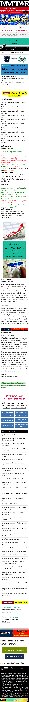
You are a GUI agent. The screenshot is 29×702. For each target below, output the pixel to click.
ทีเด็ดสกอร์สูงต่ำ (8, 602)
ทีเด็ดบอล (5, 686)
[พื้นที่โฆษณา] (14, 250)
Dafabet (6, 93)
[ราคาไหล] (14, 231)
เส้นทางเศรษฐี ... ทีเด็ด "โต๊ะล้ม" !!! (13, 607)
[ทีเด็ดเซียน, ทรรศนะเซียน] (14, 268)
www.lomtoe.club (21, 8)
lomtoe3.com (4, 673)
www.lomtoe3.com (15, 12)
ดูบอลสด (5, 65)
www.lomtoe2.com (24, 10)
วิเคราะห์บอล (17, 673)
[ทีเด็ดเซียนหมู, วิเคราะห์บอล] (14, 329)
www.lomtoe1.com (14, 10)
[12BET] (13, 700)
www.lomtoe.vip (4, 10)
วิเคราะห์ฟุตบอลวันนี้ (13, 33)
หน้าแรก (3, 33)
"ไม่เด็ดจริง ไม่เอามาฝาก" (10, 617)
